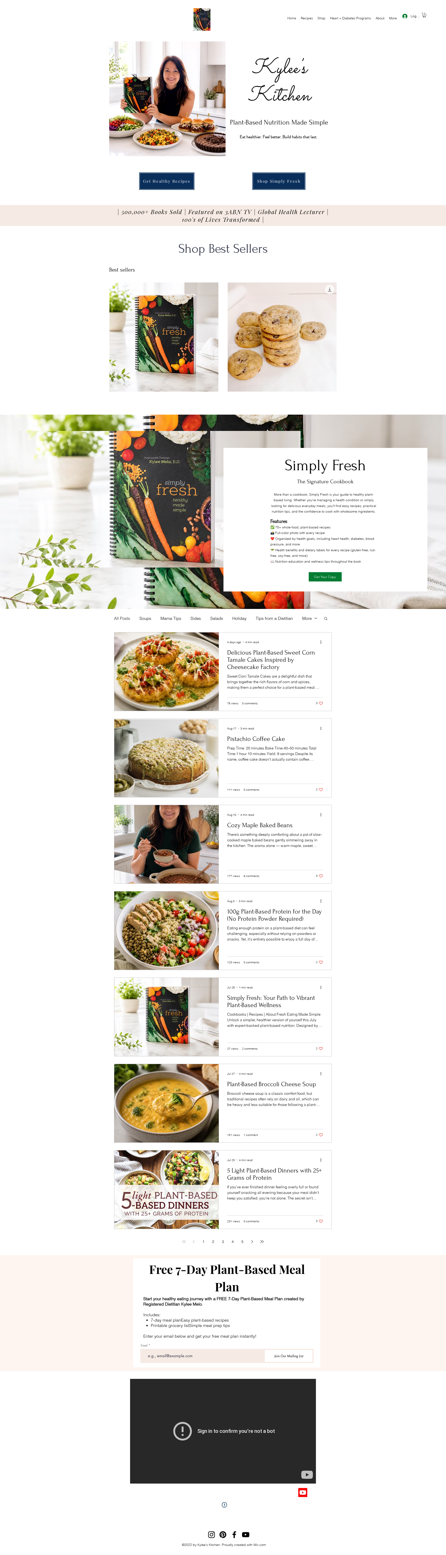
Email (144, 1345)
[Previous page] (194, 1241)
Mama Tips (171, 618)
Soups (145, 618)
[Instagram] (211, 1534)
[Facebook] (234, 1534)
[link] (424, 15)
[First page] (184, 1241)
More (307, 618)
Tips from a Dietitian (274, 618)
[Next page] (252, 1241)
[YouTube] (245, 1534)
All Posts (122, 618)
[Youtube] (302, 1492)
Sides (195, 618)
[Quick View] (163, 337)
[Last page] (262, 1241)
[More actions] (322, 642)
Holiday (239, 618)
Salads (216, 618)
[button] (326, 618)
